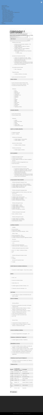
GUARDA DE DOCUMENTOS (7, 21)
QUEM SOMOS (4, 5)
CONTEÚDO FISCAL (6, 10)
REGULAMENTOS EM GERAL (7, 18)
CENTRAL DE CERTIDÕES (7, 20)
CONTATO (3, 23)
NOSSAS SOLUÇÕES (5, 6)
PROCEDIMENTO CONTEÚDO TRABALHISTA (10, 12)
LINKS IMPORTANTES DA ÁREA (8, 16)
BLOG (3, 22)
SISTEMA (3, 7)
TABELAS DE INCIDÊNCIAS (7, 19)
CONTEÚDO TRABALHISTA (7, 11)
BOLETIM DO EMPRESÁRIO (7, 13)
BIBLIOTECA (4, 9)
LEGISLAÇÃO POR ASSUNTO (7, 15)
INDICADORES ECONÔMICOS (8, 14)
